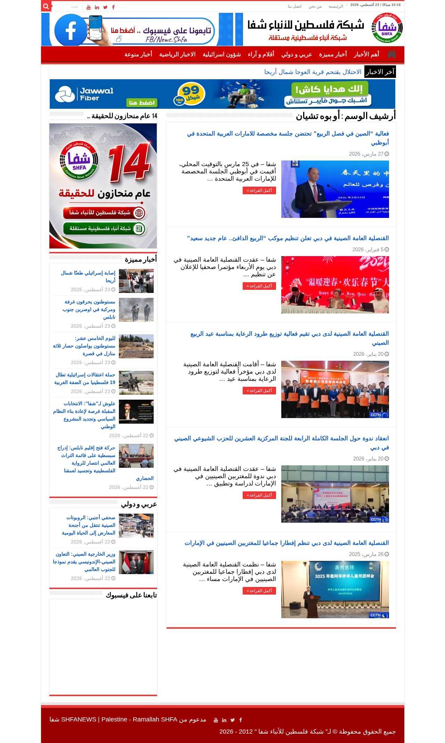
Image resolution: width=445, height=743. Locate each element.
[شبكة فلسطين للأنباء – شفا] (323, 26)
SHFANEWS (78, 719)
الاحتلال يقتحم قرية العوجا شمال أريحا (313, 71)
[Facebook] (113, 7)
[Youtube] (88, 7)
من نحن (315, 6)
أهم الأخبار (366, 54)
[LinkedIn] (97, 7)
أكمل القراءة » (259, 190)
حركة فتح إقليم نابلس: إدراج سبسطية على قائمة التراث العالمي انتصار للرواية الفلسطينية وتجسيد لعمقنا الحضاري (105, 463)
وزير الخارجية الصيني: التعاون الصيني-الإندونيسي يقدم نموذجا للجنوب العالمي (84, 561)
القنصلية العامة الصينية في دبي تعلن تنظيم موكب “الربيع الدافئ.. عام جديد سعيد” (288, 238)
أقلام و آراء (261, 54)
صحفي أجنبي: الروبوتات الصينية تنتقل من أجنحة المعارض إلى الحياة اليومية (88, 525)
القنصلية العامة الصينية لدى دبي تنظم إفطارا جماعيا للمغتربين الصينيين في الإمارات (287, 543)
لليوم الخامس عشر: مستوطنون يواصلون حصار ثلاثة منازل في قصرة (84, 345)
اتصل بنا (294, 6)
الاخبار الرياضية (177, 54)
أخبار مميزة (333, 54)
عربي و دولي (296, 54)
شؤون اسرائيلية (222, 54)
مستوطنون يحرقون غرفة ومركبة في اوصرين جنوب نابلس (89, 309)
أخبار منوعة (138, 54)
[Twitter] (105, 7)
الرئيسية (336, 6)
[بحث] (46, 6)
